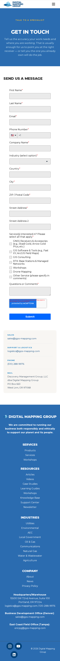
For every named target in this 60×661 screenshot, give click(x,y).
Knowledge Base (30, 497)
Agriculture (30, 560)
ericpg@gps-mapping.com (30, 628)
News (30, 581)
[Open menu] (53, 4)
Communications (30, 546)
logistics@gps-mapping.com (23, 351)
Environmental (30, 528)
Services (30, 455)
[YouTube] (18, 646)
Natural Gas (30, 551)
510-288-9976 (47, 606)
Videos (30, 479)
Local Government (30, 537)
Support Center (30, 502)
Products (30, 450)
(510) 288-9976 (15, 364)
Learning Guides (30, 488)
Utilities (30, 523)
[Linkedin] (14, 654)
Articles (30, 474)
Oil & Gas (30, 541)
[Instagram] (9, 646)
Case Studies (30, 483)
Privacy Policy (30, 586)
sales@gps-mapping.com (21, 338)
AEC (30, 532)
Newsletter (30, 507)
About (30, 576)
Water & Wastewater (30, 555)
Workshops (30, 459)
